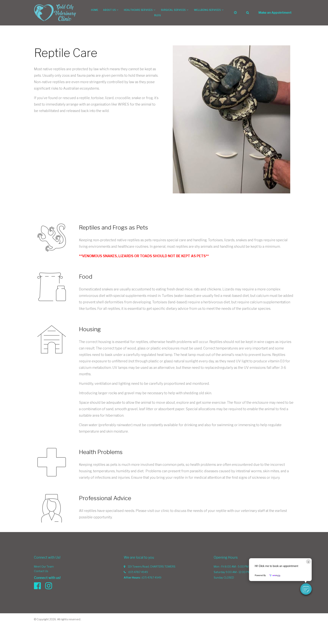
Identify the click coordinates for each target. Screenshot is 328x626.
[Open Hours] (235, 12)
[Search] (248, 12)
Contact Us (41, 571)
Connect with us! (47, 578)
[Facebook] (39, 586)
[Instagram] (50, 586)
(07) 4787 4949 (138, 572)
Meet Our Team (44, 566)
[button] (306, 589)
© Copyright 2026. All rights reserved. (57, 619)
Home (94, 10)
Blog (157, 15)
